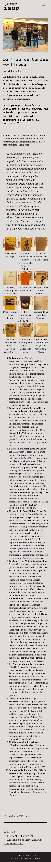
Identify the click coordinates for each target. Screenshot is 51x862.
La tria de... (12, 832)
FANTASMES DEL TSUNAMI (20, 836)
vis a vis (36, 858)
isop (11, 8)
